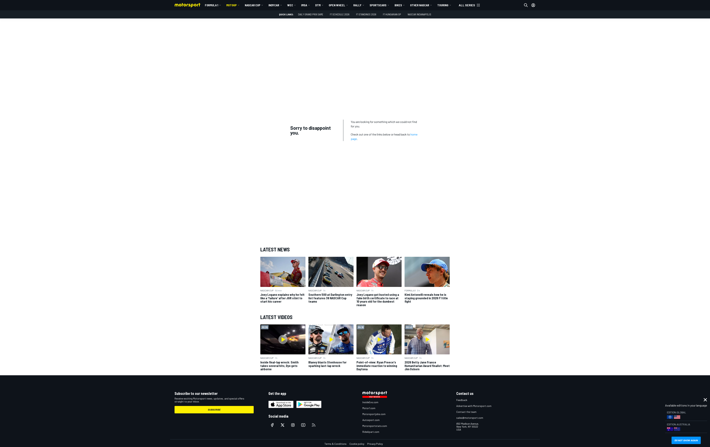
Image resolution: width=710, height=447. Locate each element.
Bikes (398, 5)
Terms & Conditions (335, 443)
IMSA (304, 5)
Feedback (461, 400)
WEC (290, 5)
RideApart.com (370, 431)
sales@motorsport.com (469, 417)
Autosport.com (371, 419)
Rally (357, 5)
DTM (318, 5)
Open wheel (337, 5)
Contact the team (466, 411)
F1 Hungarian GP (392, 14)
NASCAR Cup (252, 5)
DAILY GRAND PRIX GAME (310, 14)
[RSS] (313, 425)
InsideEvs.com (370, 402)
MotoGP (231, 5)
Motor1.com (368, 408)
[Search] (526, 5)
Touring (442, 5)
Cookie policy (356, 443)
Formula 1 (211, 5)
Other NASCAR (419, 5)
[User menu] (533, 5)
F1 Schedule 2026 (339, 14)
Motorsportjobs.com (374, 414)
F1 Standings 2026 (366, 14)
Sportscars (378, 5)
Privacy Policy (375, 443)
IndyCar (273, 5)
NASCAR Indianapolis (419, 14)
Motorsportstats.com (374, 425)
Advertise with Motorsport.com (473, 405)
